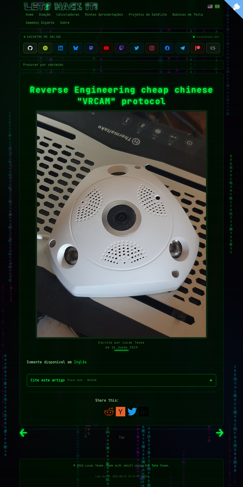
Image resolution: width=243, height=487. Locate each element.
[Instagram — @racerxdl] (152, 48)
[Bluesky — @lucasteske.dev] (76, 48)
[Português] (217, 6)
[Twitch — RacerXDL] (121, 48)
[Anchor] (26, 88)
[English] (210, 6)
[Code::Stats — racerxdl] (213, 48)
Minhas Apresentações (104, 14)
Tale (154, 466)
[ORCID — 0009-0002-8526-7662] (45, 48)
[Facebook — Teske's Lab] (167, 48)
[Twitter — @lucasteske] (136, 48)
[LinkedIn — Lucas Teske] (60, 48)
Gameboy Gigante (40, 22)
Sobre (65, 22)
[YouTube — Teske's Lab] (106, 48)
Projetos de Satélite (148, 14)
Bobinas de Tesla (188, 14)
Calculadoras (67, 14)
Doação (45, 14)
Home (29, 14)
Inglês (80, 362)
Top (121, 437)
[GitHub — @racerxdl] (30, 48)
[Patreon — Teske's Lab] (197, 48)
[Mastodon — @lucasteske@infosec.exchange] (91, 48)
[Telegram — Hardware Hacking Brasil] (182, 48)
